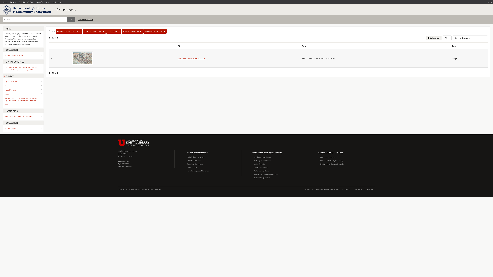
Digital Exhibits (259, 164)
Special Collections (194, 160)
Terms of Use (192, 167)
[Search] (71, 19)
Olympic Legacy (66, 9)
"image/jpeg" (131, 31)
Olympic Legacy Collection (14, 55)
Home (5, 2)
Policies (370, 189)
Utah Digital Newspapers (263, 160)
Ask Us (22, 2)
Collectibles (9, 86)
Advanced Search (85, 19)
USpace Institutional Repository (266, 174)
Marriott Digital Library (262, 157)
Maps (7, 94)
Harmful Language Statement (48, 2)
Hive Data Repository (262, 178)
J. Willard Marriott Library (127, 151)
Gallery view (434, 38)
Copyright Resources (195, 164)
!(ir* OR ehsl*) (154, 31)
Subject (9, 76)
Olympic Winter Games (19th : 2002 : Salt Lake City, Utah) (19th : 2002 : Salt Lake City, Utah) (21, 99)
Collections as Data (261, 167)
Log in (489, 2)
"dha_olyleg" (93, 31)
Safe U (347, 189)
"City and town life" (68, 31)
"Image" (113, 31)
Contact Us (124, 161)
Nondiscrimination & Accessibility (327, 189)
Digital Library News (261, 171)
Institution (12, 111)
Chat (31, 2)
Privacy (307, 189)
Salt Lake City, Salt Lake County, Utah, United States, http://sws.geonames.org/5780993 (20, 68)
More (6, 105)
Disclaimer (358, 189)
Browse (13, 2)
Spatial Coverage (15, 62)
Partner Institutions (327, 157)
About (9, 28)
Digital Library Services (195, 157)
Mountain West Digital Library (331, 160)
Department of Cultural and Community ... (19, 116)
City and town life (11, 82)
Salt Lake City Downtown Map (191, 58)
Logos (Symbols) (10, 90)
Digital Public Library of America (332, 164)
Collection (12, 50)
